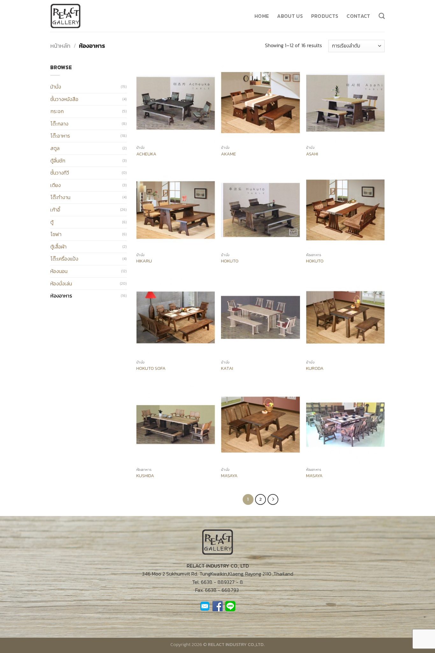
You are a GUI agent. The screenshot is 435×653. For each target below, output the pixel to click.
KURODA (315, 368)
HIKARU (144, 261)
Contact (358, 16)
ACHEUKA (146, 154)
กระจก (57, 111)
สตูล (55, 148)
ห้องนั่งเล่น (61, 283)
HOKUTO (230, 261)
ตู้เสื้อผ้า (58, 246)
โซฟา (55, 234)
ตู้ (51, 222)
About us (290, 16)
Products (325, 16)
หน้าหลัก (60, 45)
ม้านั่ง (55, 86)
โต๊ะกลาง (59, 123)
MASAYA (229, 476)
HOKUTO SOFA (151, 368)
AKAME (228, 154)
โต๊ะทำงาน (60, 197)
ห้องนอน (59, 271)
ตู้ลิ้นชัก (57, 160)
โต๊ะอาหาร (60, 136)
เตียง (55, 185)
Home (261, 16)
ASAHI (312, 154)
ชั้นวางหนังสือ (64, 99)
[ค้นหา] (382, 16)
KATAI (227, 368)
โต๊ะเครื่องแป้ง (64, 258)
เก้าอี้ (55, 209)
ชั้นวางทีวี (59, 172)
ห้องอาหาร (61, 295)
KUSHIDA (145, 476)
